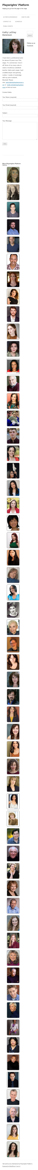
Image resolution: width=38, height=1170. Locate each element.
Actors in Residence (10, 17)
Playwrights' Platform (15, 4)
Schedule (18, 21)
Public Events (8, 26)
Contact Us (7, 21)
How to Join (25, 17)
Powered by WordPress (8, 1166)
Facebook (30, 45)
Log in (18, 1166)
